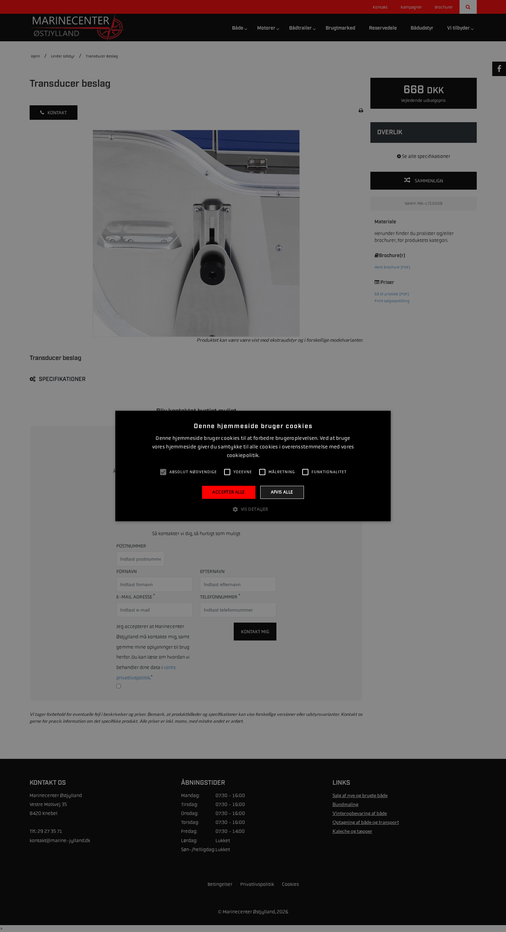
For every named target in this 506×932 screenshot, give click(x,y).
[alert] (253, 466)
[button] (253, 509)
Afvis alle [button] (282, 492)
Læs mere (270, 455)
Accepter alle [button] (228, 492)
